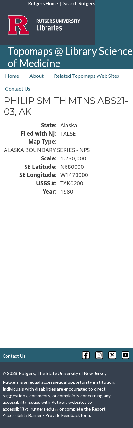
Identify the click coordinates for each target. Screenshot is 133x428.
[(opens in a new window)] (85, 355)
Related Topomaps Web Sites (86, 76)
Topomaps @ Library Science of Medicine (70, 57)
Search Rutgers (79, 3)
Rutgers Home (43, 3)
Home (12, 76)
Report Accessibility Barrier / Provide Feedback (54, 412)
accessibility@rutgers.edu (28, 409)
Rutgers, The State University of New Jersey (63, 373)
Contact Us (17, 89)
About (36, 76)
